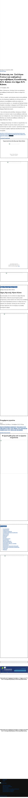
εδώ (19, 266)
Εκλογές (5, 537)
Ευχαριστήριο (6, 539)
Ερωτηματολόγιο (6, 538)
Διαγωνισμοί (5, 535)
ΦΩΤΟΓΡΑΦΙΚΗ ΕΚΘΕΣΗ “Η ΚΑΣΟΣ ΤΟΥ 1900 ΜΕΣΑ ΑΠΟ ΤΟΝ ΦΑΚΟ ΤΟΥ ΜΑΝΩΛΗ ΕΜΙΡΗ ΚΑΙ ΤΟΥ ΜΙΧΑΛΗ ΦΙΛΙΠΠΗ (13, 428)
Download (11, 135)
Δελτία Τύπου (3, 71)
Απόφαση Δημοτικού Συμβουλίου (10, 532)
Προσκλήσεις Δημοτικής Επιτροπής (10, 546)
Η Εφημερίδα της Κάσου (8, 791)
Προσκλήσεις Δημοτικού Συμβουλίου (11, 547)
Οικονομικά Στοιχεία (7, 542)
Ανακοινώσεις (6, 530)
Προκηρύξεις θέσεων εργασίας (9, 543)
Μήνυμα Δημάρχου (7, 541)
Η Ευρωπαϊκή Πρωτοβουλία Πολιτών (11, 788)
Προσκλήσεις (6, 544)
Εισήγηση (5, 536)
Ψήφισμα (5, 549)
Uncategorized (6, 528)
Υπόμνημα (5, 548)
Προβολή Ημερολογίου (5, 432)
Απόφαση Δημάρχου (7, 531)
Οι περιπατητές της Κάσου (8, 790)
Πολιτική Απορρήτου (7, 786)
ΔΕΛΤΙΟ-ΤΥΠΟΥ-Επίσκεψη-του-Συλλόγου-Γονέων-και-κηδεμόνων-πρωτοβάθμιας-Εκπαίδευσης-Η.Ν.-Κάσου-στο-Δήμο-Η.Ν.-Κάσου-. (13, 134)
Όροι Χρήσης (6, 787)
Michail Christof (3, 796)
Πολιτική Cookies (6, 785)
